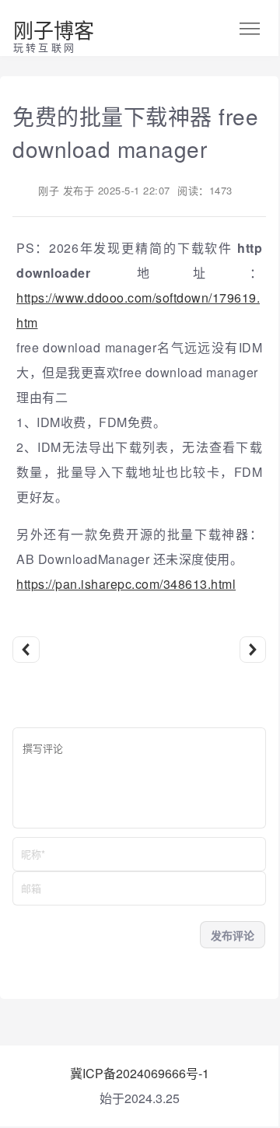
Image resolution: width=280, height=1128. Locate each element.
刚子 (48, 190)
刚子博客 (53, 29)
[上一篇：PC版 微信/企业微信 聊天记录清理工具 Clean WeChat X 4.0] (26, 650)
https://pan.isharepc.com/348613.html (126, 584)
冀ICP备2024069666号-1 (139, 1073)
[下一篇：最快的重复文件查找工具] (253, 650)
